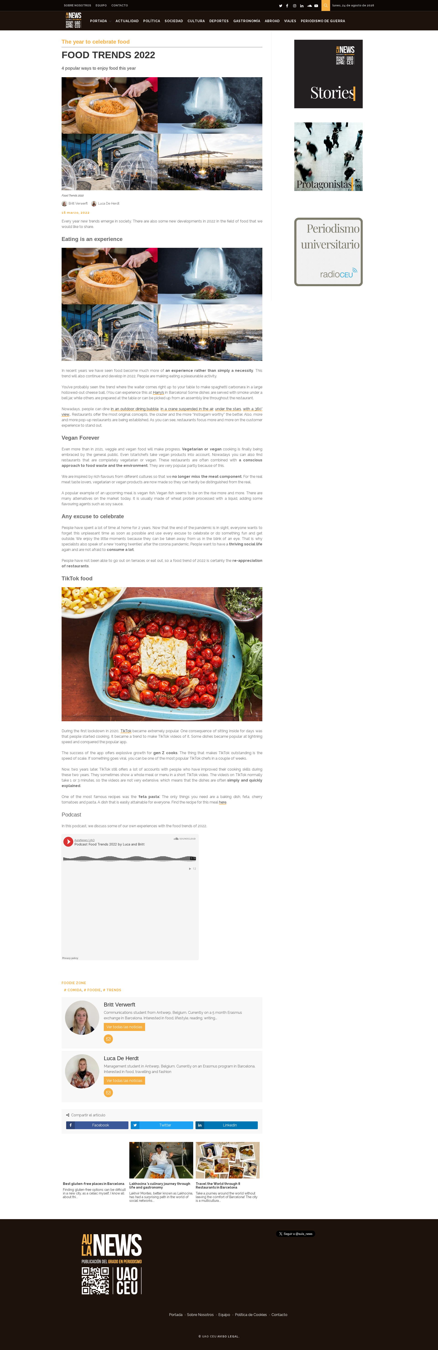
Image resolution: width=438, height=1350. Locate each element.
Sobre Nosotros (77, 5)
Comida (75, 990)
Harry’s (158, 392)
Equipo (101, 5)
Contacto (119, 5)
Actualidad (127, 21)
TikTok (125, 731)
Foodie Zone (74, 983)
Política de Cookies (251, 1315)
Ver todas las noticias (124, 1027)
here (222, 802)
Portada (98, 21)
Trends (114, 990)
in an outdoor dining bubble (135, 409)
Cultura (196, 21)
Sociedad (174, 21)
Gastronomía (246, 21)
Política (151, 21)
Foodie (94, 990)
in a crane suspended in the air (187, 409)
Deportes (219, 21)
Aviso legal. (228, 1336)
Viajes (290, 21)
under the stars (228, 409)
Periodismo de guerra (323, 21)
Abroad (272, 21)
